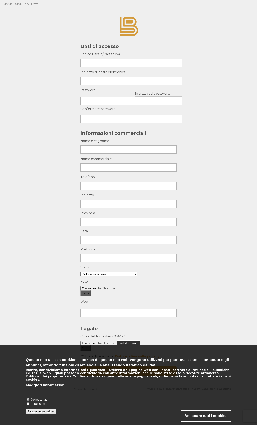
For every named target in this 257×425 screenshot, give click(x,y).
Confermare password (98, 109)
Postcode (88, 249)
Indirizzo (87, 195)
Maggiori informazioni (46, 385)
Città (84, 231)
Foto (84, 281)
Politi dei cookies (129, 343)
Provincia (87, 213)
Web (84, 301)
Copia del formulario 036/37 (102, 336)
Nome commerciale (96, 159)
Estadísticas (39, 404)
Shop (18, 4)
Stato (84, 267)
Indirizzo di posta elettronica (103, 72)
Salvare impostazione (41, 411)
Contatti (31, 4)
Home (8, 4)
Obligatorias (39, 399)
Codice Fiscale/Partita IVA (100, 54)
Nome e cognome (94, 141)
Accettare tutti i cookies (206, 416)
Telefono (87, 177)
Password (88, 90)
